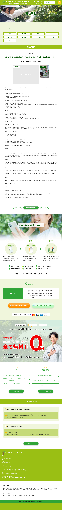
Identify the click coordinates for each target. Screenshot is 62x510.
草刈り (52, 33)
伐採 (38, 33)
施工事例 (14, 3)
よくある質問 (25, 3)
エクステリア (38, 37)
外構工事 (24, 37)
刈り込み (24, 33)
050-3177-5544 (37, 1)
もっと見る (16, 391)
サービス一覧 (10, 3)
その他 (52, 37)
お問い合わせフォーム (50, 2)
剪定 (10, 33)
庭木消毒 (10, 37)
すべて (9, 40)
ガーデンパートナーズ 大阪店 (17, 1)
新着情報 (17, 3)
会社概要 (21, 3)
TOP (6, 3)
